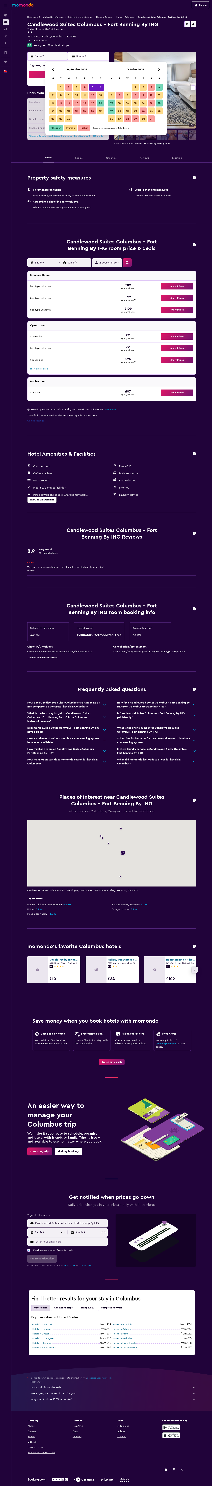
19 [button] (92, 103)
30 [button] (68, 119)
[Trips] (5, 62)
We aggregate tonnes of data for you (53, 1393)
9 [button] (69, 95)
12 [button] (92, 95)
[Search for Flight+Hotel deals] (5, 36)
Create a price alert (166, 1044)
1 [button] (60, 87)
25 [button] (84, 111)
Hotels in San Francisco (124, 1348)
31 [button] (151, 119)
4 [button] (84, 87)
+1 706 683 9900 (37, 40)
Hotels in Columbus (125, 17)
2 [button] (69, 87)
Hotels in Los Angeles (43, 1338)
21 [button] (53, 111)
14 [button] (53, 103)
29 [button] (60, 119)
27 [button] (100, 111)
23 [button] (68, 111)
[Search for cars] (5, 29)
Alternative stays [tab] (63, 1308)
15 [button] (61, 103)
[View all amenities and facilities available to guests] (194, 454)
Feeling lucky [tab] (87, 1308)
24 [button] (76, 111)
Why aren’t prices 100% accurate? (51, 1399)
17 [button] (77, 103)
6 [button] (100, 87)
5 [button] (92, 87)
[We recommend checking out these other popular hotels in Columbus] (194, 946)
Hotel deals (32, 17)
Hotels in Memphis (41, 1343)
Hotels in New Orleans (43, 1348)
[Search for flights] (5, 15)
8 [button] (61, 95)
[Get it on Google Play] (171, 1427)
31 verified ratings (58, 45)
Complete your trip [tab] (111, 1308)
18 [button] (84, 103)
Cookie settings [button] (35, 421)
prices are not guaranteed (99, 1378)
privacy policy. (86, 1265)
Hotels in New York (42, 1324)
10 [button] (76, 95)
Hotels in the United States (79, 17)
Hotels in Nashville (122, 1338)
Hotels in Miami (120, 1334)
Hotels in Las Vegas (42, 1329)
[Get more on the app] (5, 52)
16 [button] (69, 103)
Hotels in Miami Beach (124, 1343)
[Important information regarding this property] (194, 609)
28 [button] (52, 119)
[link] (112, 1062)
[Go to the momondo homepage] (22, 5)
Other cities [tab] (40, 1308)
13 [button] (100, 95)
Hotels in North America (52, 17)
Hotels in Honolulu (122, 1324)
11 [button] (85, 95)
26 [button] (92, 111)
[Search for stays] (5, 22)
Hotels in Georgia (104, 17)
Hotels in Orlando (121, 1329)
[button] (5, 5)
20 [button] (100, 103)
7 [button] (52, 95)
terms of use (69, 1265)
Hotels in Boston (41, 1334)
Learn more (110, 409)
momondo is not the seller (46, 1387)
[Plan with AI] (5, 43)
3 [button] (77, 87)
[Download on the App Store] (171, 1435)
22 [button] (60, 111)
